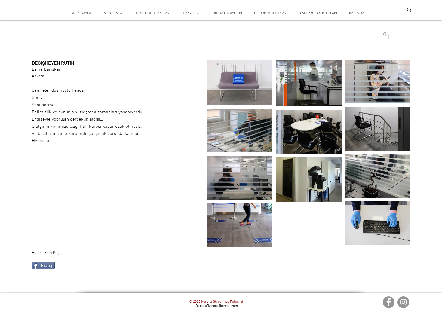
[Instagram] (403, 302)
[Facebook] (388, 302)
